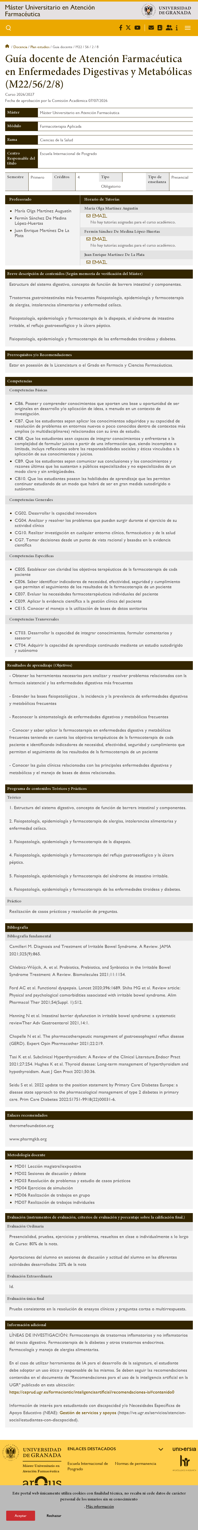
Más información (100, 1506)
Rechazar (54, 1516)
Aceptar (21, 1516)
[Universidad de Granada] (166, 11)
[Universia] (184, 1449)
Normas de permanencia (135, 1463)
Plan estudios (40, 47)
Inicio (7, 46)
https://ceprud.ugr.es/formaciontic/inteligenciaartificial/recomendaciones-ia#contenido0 (91, 1392)
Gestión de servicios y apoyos (88, 1412)
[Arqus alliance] (42, 1484)
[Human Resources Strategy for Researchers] (184, 1463)
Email (100, 216)
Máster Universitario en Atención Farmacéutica (50, 10)
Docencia (20, 47)
